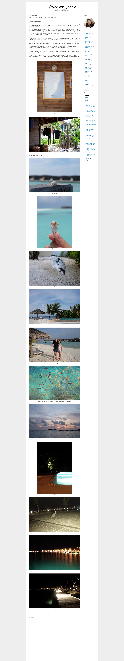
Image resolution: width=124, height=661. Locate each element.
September (88, 158)
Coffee (86, 55)
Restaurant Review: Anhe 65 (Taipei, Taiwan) (90, 152)
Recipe (86, 80)
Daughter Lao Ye (62, 7)
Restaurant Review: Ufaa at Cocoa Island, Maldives (90, 111)
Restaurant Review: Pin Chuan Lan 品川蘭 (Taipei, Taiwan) (91, 149)
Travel (49, 612)
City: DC (86, 44)
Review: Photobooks (88, 81)
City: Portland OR (88, 48)
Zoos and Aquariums (88, 85)
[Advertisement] (90, 182)
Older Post (77, 652)
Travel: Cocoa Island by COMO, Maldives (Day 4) (90, 106)
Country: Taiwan (87, 56)
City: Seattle (87, 50)
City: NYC (86, 47)
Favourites (86, 73)
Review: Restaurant (88, 83)
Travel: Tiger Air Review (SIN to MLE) (90, 118)
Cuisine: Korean (87, 68)
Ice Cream (86, 79)
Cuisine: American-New (89, 58)
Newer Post (31, 652)
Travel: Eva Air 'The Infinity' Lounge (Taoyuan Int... (90, 144)
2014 (86, 100)
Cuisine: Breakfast (88, 60)
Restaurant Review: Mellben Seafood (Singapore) (90, 138)
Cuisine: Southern (88, 71)
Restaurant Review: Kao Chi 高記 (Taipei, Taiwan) (90, 155)
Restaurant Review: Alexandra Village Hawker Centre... (89, 127)
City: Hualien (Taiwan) (88, 46)
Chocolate (86, 36)
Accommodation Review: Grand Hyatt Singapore (90, 136)
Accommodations (32, 612)
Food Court (87, 75)
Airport (86, 34)
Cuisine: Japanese (88, 67)
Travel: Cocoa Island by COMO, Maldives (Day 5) (90, 104)
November (88, 101)
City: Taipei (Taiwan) (88, 52)
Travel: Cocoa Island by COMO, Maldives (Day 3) (90, 108)
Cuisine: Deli (87, 63)
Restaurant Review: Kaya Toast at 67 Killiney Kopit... (90, 132)
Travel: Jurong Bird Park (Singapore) (90, 130)
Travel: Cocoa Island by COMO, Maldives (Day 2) (90, 113)
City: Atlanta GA (87, 37)
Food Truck (87, 76)
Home (54, 652)
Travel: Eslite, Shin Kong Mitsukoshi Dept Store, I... (91, 146)
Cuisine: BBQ (87, 59)
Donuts (86, 72)
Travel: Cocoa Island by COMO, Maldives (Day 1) (90, 116)
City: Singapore (87, 51)
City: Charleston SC (88, 41)
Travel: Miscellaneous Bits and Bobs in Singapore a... (90, 121)
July (86, 160)
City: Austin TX (87, 38)
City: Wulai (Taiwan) (88, 54)
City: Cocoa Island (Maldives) (40, 612)
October (87, 157)
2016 (86, 97)
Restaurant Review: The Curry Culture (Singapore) (91, 124)
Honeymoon (46, 612)
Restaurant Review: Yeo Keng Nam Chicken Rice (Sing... (90, 141)
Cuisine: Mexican (88, 69)
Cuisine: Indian (87, 64)
